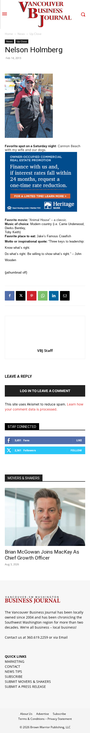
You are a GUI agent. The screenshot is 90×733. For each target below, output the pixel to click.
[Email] (65, 296)
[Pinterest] (31, 296)
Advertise (42, 714)
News (21, 34)
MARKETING (14, 661)
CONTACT (12, 666)
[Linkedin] (54, 296)
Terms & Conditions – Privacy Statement (45, 719)
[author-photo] (45, 344)
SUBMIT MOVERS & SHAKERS (28, 681)
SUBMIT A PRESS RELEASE (25, 686)
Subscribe (59, 714)
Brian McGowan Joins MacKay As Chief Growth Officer (42, 555)
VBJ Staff (45, 350)
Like (79, 440)
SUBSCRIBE (14, 676)
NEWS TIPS (13, 671)
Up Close (36, 34)
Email (63, 637)
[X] (20, 296)
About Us (26, 714)
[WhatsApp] (43, 296)
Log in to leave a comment (45, 391)
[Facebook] (9, 296)
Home (9, 34)
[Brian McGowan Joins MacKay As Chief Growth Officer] (45, 517)
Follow (76, 450)
